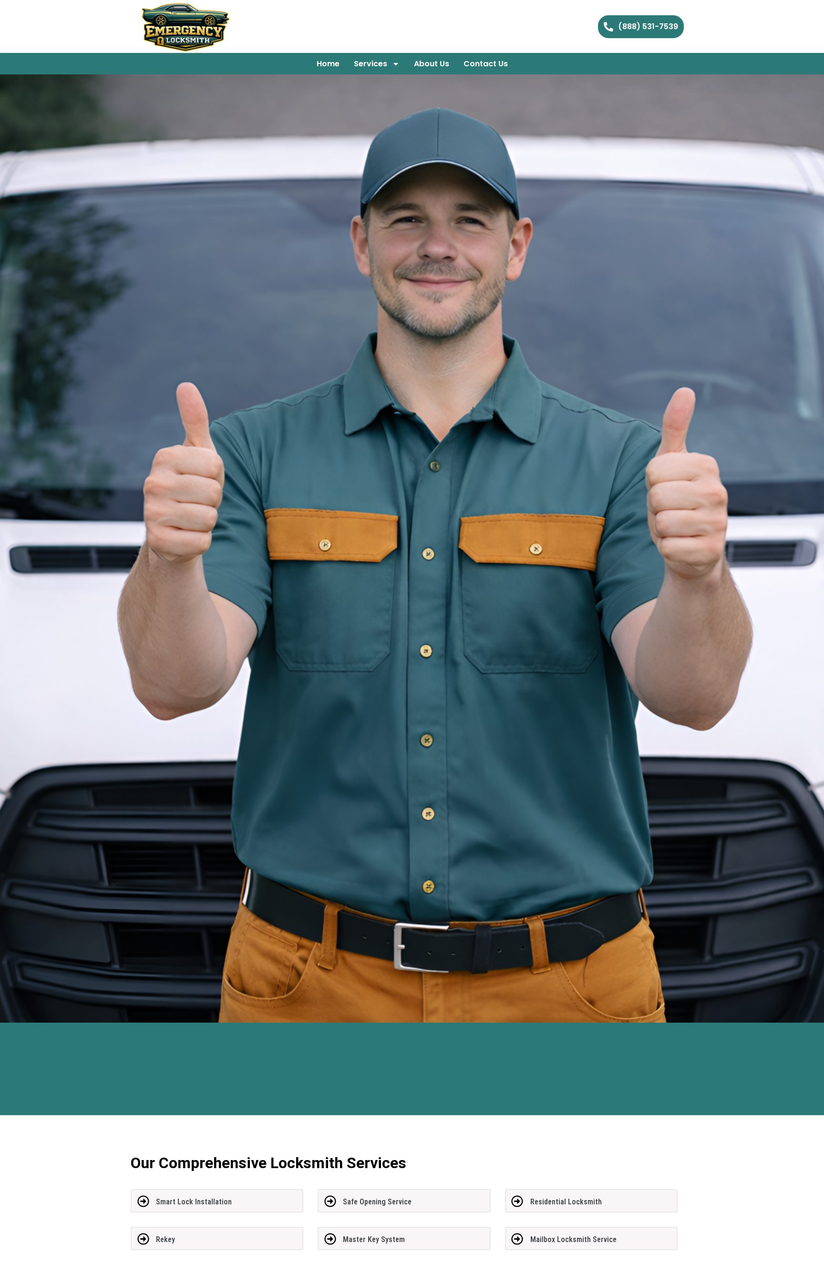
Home (328, 63)
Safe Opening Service (377, 1201)
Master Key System (374, 1239)
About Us (431, 63)
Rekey (165, 1239)
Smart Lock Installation (194, 1201)
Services (370, 63)
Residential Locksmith (566, 1201)
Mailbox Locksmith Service (573, 1239)
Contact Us (486, 63)
